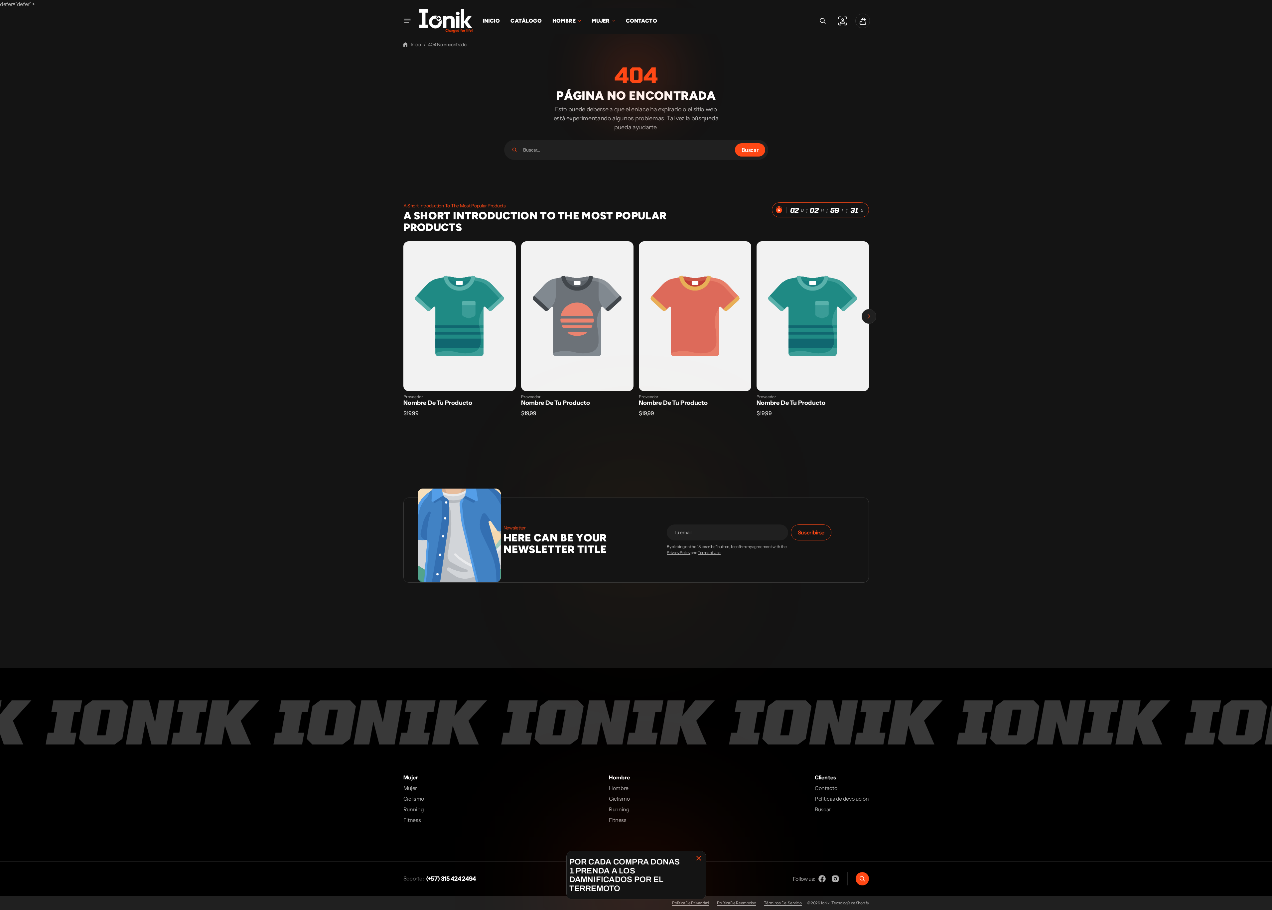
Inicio (416, 45)
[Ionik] (446, 21)
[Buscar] (514, 150)
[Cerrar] (698, 858)
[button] (822, 21)
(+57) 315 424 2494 (451, 878)
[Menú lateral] (407, 21)
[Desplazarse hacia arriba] (1264, 902)
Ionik (825, 902)
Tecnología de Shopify (850, 902)
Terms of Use (709, 552)
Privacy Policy (678, 552)
